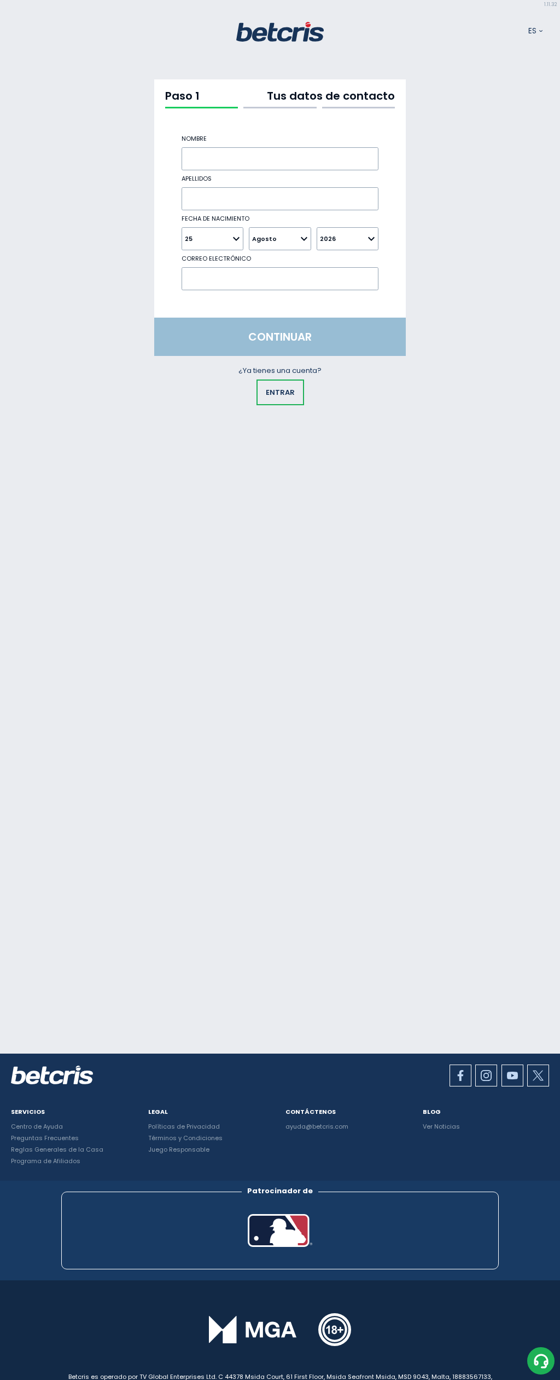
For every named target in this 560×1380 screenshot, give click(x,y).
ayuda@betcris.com (316, 1126)
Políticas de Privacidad (184, 1126)
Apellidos (197, 179)
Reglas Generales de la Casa (57, 1149)
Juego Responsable (178, 1149)
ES (532, 31)
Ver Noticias (441, 1126)
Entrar (280, 392)
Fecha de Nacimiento (215, 219)
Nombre (194, 139)
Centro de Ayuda (37, 1126)
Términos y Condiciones (185, 1138)
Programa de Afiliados (45, 1161)
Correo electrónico (216, 259)
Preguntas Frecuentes (45, 1138)
